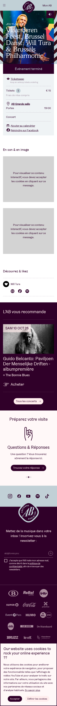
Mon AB (47, 5)
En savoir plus (32, 690)
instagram (10, 496)
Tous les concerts (26, 401)
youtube (28, 496)
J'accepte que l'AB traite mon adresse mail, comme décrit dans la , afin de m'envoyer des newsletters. (29, 565)
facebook (19, 496)
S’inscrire (50, 553)
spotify (38, 496)
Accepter (15, 698)
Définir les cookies (37, 698)
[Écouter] (50, 14)
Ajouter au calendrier (23, 125)
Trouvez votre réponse (26, 467)
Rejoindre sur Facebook (24, 130)
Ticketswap (17, 79)
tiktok (47, 496)
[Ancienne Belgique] (28, 7)
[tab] (26, 477)
